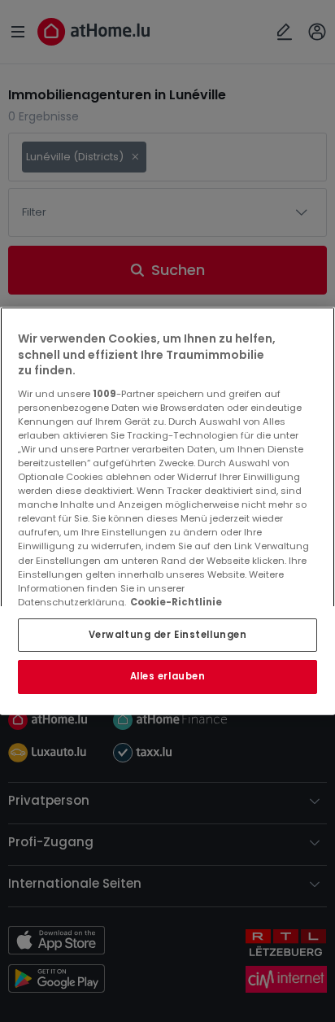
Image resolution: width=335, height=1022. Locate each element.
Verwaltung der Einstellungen (168, 634)
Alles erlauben (168, 677)
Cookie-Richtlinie (176, 602)
